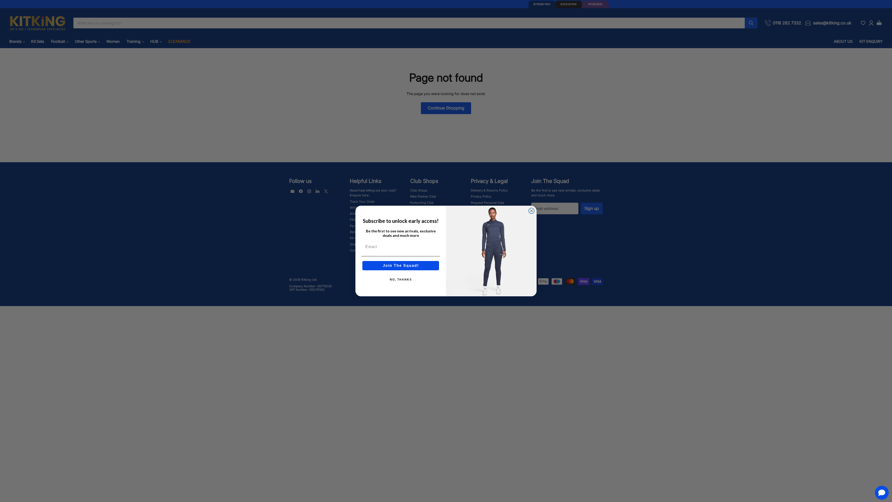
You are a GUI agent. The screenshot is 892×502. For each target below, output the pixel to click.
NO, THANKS (401, 279)
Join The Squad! (401, 266)
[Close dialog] (531, 211)
